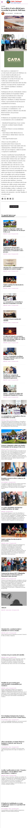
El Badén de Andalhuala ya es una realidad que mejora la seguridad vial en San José (13, 804)
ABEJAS (3, 607)
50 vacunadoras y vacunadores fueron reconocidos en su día (13, 302)
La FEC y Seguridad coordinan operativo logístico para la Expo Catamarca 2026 (13, 357)
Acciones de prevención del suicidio (12, 319)
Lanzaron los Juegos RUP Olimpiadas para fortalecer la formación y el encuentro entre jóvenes (13, 250)
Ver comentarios (14, 206)
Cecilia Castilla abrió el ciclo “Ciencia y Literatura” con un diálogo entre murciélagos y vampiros (13, 771)
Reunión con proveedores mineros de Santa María (13, 479)
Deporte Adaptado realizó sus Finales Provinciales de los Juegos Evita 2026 (14, 230)
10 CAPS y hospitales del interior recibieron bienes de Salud (11, 508)
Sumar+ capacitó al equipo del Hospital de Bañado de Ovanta (13, 394)
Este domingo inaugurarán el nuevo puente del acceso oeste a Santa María (13, 716)
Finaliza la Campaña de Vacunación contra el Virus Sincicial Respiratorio (11, 376)
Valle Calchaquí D (9, 13)
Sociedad (3, 6)
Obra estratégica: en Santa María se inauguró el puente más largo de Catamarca (12, 743)
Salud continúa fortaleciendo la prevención (13, 285)
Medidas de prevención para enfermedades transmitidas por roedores (11, 684)
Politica (10, 808)
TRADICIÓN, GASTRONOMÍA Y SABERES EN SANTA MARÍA (13, 268)
